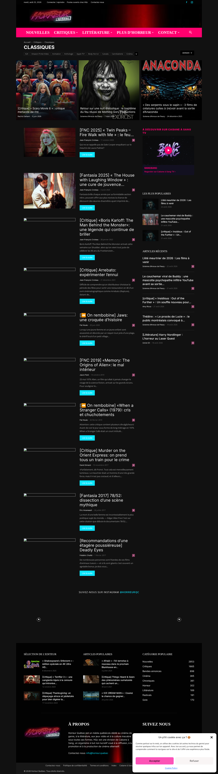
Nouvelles (37, 32)
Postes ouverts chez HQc (77, 2)
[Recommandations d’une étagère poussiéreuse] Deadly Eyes (104, 545)
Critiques (64, 32)
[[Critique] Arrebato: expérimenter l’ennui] (49, 282)
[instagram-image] (38, 618)
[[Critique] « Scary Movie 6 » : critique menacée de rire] (46, 90)
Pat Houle (84, 325)
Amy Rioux (147, 306)
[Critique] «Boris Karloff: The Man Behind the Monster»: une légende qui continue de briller (107, 227)
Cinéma (129, 54)
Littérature (96, 32)
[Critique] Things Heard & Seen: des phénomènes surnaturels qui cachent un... (118, 680)
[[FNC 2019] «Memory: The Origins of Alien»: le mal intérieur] (49, 369)
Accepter (154, 760)
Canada (105, 54)
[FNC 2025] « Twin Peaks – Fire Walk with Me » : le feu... (107, 132)
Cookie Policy (171, 768)
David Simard (85, 465)
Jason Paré (84, 375)
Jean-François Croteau (89, 140)
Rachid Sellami (24, 116)
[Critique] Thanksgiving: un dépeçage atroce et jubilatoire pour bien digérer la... (58, 696)
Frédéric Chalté (86, 555)
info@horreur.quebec (97, 753)
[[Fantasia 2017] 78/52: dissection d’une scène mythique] (49, 506)
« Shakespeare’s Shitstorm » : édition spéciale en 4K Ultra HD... (58, 663)
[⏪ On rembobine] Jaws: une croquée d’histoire (104, 317)
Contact (167, 32)
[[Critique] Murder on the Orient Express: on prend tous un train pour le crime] (49, 461)
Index (114, 765)
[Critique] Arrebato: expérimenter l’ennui (99, 272)
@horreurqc (129, 592)
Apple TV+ (81, 54)
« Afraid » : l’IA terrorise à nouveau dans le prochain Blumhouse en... (115, 663)
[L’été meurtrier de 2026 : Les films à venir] (150, 204)
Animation (56, 54)
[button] (211, 737)
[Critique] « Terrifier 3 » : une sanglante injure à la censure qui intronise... (57, 680)
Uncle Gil (146, 343)
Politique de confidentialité (75, 765)
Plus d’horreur (134, 32)
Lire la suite (87, 154)
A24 (26, 54)
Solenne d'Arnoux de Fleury (91, 116)
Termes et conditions (99, 765)
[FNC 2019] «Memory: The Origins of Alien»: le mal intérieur (105, 365)
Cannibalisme (117, 54)
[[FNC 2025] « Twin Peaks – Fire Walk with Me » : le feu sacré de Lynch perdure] (49, 142)
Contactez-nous (97, 2)
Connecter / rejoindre (55, 2)
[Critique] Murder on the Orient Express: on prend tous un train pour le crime (104, 455)
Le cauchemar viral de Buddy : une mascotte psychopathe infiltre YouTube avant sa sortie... (168, 280)
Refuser (194, 760)
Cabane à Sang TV (127, 765)
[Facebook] (186, 2)
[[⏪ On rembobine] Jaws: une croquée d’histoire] (49, 327)
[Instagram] (191, 2)
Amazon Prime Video (40, 54)
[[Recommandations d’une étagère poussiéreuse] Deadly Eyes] (49, 552)
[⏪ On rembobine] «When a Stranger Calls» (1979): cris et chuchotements (106, 410)
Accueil (27, 42)
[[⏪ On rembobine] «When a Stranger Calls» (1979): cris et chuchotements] (49, 417)
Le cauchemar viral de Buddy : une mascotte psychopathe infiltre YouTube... (177, 218)
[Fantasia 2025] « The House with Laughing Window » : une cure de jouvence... (107, 180)
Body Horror (93, 54)
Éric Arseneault (86, 510)
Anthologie (68, 54)
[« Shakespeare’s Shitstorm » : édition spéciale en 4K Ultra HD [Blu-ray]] (32, 663)
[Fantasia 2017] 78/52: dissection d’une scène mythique (101, 500)
